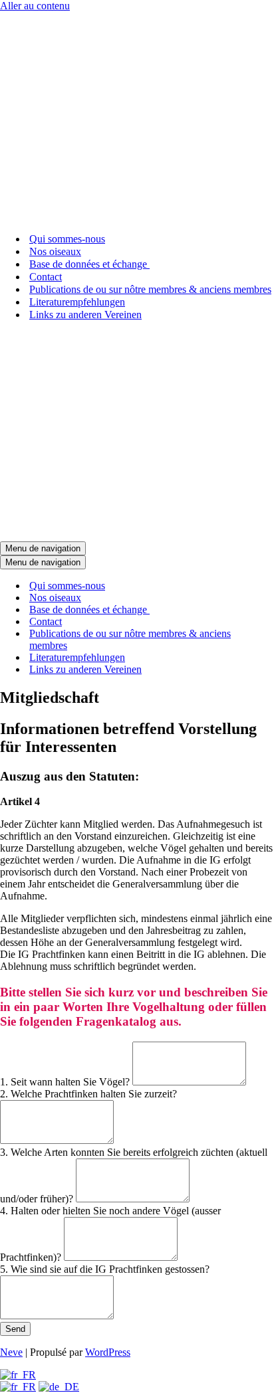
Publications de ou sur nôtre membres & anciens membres (150, 289)
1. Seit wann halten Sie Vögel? (66, 1081)
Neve (11, 1352)
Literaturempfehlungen (77, 302)
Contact (45, 276)
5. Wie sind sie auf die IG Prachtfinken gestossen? (104, 1269)
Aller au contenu (35, 5)
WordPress (107, 1352)
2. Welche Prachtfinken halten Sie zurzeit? (88, 1093)
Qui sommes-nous (67, 238)
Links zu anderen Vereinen (85, 314)
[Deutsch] (59, 1386)
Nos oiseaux (55, 251)
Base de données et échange (89, 264)
